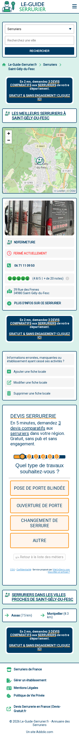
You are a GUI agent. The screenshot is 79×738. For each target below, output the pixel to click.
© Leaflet (59, 190)
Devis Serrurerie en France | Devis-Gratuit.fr (37, 709)
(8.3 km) (58, 615)
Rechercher (39, 51)
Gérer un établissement (30, 680)
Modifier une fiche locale (30, 382)
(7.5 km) (21, 615)
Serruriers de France (28, 669)
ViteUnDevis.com (61, 569)
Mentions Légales (26, 688)
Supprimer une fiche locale (32, 393)
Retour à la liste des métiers (41, 557)
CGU (12, 569)
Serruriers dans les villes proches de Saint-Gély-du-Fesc (42, 597)
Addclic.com (44, 732)
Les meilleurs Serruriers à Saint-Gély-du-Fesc (39, 115)
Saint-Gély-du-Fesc (21, 69)
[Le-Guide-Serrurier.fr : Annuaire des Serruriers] (29, 6)
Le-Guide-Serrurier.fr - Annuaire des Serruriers (45, 723)
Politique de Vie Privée (29, 695)
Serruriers (50, 64)
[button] (39, 160)
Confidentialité (23, 569)
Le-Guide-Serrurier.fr (22, 64)
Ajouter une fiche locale (30, 371)
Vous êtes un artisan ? (59, 572)
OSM (72, 190)
